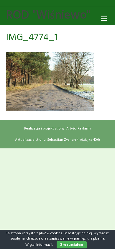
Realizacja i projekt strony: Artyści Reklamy (57, 129)
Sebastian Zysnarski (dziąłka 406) (73, 140)
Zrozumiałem (71, 245)
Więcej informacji (38, 245)
